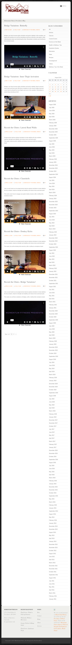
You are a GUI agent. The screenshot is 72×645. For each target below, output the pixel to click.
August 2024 (52, 177)
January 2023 (52, 235)
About (38, 622)
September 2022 (53, 247)
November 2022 (53, 241)
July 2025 (51, 144)
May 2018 (51, 405)
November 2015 (53, 490)
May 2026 (51, 113)
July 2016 (51, 465)
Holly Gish (17, 29)
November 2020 (53, 314)
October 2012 (52, 550)
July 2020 (51, 326)
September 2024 (53, 174)
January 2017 (52, 447)
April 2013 (51, 538)
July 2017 (51, 429)
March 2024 (52, 192)
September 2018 (53, 392)
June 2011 (52, 584)
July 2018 (51, 399)
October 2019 (52, 353)
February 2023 (53, 232)
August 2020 (52, 323)
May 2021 (51, 295)
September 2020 (53, 320)
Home (38, 619)
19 (55, 89)
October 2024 (52, 171)
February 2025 (53, 159)
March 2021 (52, 301)
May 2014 (51, 517)
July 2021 (51, 289)
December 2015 (53, 487)
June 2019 (52, 365)
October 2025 (52, 135)
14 (61, 87)
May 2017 (51, 435)
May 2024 (51, 186)
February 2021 (53, 304)
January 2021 (52, 308)
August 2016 (52, 462)
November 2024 (53, 168)
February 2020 (53, 341)
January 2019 (52, 380)
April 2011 (51, 590)
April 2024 (51, 189)
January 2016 (52, 483)
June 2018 (52, 402)
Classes (51, 35)
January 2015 (52, 508)
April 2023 (51, 226)
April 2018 (51, 408)
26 (55, 91)
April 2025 (51, 153)
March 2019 (52, 374)
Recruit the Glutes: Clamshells (17, 178)
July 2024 (51, 180)
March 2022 (52, 265)
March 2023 (52, 229)
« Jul (49, 96)
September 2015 (53, 496)
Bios (38, 612)
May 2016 (51, 471)
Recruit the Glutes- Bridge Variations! (20, 281)
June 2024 (52, 183)
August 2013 (52, 532)
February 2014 (53, 520)
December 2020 (53, 311)
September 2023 (53, 210)
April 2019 (51, 371)
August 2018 (52, 395)
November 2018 (53, 386)
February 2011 (53, 596)
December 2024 (53, 165)
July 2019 (51, 362)
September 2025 (53, 138)
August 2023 (52, 213)
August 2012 (52, 553)
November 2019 (53, 350)
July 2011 (51, 581)
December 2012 (53, 544)
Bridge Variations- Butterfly (15, 25)
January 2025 (52, 162)
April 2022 (51, 262)
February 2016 (53, 480)
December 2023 (53, 201)
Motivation (52, 51)
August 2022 (52, 250)
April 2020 (51, 335)
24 (50, 91)
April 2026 (51, 116)
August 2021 (52, 286)
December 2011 (53, 565)
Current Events (53, 38)
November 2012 (53, 547)
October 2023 (52, 207)
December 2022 (53, 238)
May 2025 (51, 150)
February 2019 (53, 377)
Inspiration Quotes (54, 48)
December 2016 (53, 450)
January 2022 (52, 271)
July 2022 (51, 253)
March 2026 (52, 119)
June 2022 (52, 256)
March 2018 (52, 411)
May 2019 (51, 368)
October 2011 (52, 571)
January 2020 (52, 344)
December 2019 (53, 347)
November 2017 (53, 423)
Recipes (51, 57)
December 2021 (53, 274)
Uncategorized (53, 60)
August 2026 (52, 104)
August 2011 (52, 578)
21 (61, 89)
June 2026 (52, 110)
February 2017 (53, 444)
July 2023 (51, 216)
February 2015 (53, 505)
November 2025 (53, 132)
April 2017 (51, 438)
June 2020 (52, 329)
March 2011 (52, 593)
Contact (39, 616)
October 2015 (52, 493)
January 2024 (52, 198)
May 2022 (51, 259)
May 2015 (51, 499)
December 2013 (53, 526)
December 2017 (53, 420)
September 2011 (53, 574)
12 (55, 87)
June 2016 (52, 468)
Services (39, 626)
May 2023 (51, 223)
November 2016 (53, 453)
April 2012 (51, 559)
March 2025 (52, 156)
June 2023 (52, 220)
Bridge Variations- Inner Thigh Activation (21, 76)
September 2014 (53, 511)
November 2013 (53, 529)
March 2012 (52, 562)
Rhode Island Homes (61, 615)
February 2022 (53, 268)
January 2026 (52, 125)
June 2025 (52, 147)
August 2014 (52, 514)
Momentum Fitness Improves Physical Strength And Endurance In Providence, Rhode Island (61, 626)
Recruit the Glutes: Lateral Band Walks (20, 127)
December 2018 (53, 383)
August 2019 (52, 359)
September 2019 (53, 356)
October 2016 (52, 456)
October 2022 (52, 244)
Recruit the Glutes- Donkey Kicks (18, 231)
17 (50, 89)
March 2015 (52, 502)
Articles (51, 32)
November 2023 (53, 204)
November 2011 (53, 568)
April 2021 (51, 298)
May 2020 (51, 332)
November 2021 (53, 277)
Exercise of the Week (29, 29)
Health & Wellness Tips (55, 45)
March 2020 (52, 338)
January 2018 (52, 417)
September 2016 (53, 459)
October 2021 (52, 280)
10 (50, 87)
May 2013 (51, 535)
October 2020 (52, 317)
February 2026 (53, 122)
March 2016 (52, 477)
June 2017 (52, 432)
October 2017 (52, 426)
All (49, 29)
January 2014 (52, 523)
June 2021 (52, 292)
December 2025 (53, 129)
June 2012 (52, 556)
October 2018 (52, 389)
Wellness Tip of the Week (56, 67)
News (50, 54)
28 (61, 91)
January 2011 (52, 599)
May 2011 (51, 587)
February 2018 (53, 414)
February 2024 (53, 195)
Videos (38, 29)
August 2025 (52, 141)
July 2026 (51, 107)
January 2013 (52, 541)
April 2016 (51, 474)
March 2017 (52, 441)
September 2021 (53, 283)
